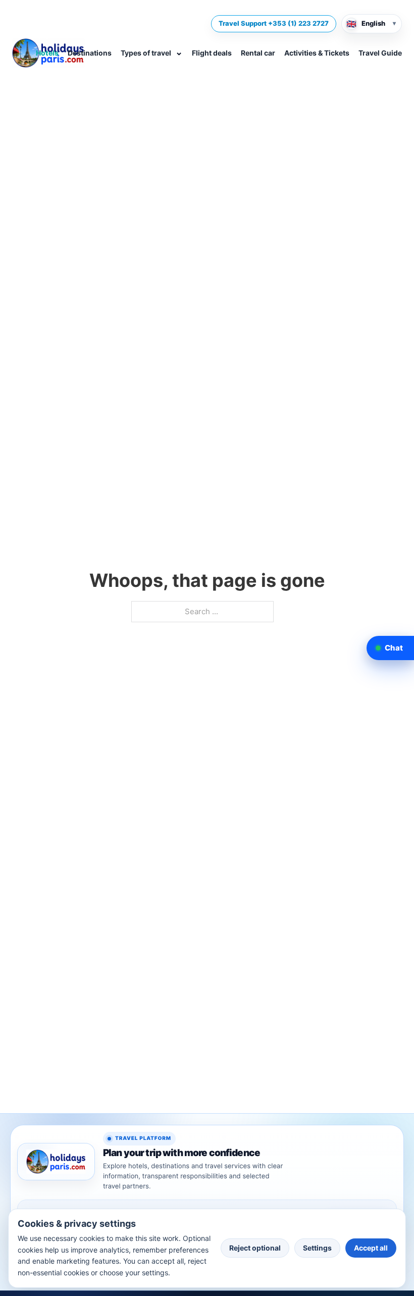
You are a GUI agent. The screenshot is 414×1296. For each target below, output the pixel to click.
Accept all (371, 1247)
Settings (317, 1247)
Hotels (47, 52)
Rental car (258, 52)
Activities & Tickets (316, 52)
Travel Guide (380, 52)
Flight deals (212, 52)
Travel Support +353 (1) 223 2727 (274, 23)
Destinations (90, 52)
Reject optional (255, 1247)
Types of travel (152, 51)
